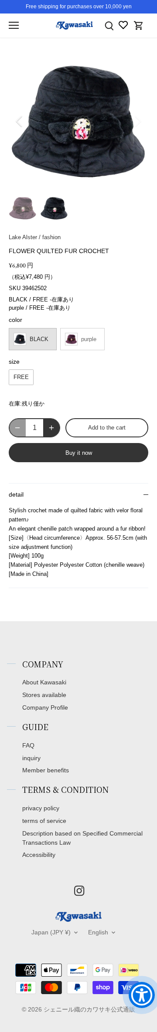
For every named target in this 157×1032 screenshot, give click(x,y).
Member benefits (45, 770)
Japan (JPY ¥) (51, 932)
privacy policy (40, 808)
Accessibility (38, 854)
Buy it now (78, 453)
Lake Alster (23, 237)
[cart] (138, 25)
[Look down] (109, 25)
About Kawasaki (44, 682)
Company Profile (45, 707)
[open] (14, 25)
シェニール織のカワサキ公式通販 (89, 1009)
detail (16, 494)
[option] (78, 121)
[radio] (33, 339)
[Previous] (20, 121)
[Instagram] (79, 891)
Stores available (44, 694)
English (98, 932)
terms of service (44, 820)
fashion (51, 237)
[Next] (137, 121)
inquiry (31, 758)
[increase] (51, 428)
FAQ (28, 745)
